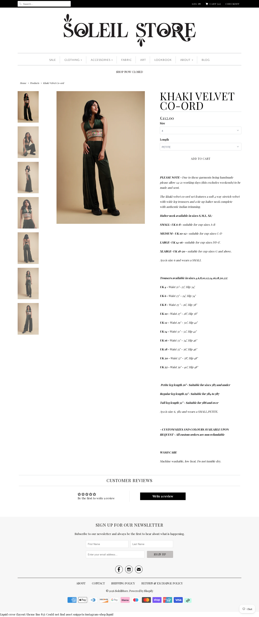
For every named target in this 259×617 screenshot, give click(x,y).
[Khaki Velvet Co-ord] (100, 157)
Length (164, 139)
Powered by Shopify (141, 591)
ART (143, 59)
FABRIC (126, 59)
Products (34, 83)
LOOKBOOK (163, 59)
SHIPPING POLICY (123, 583)
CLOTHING (72, 59)
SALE (52, 59)
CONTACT (98, 583)
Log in (196, 3)
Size (162, 123)
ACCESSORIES (100, 59)
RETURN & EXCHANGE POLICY (162, 583)
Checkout (232, 3)
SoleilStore (121, 591)
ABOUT (185, 59)
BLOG (206, 59)
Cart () (215, 3)
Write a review (162, 496)
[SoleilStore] (129, 31)
